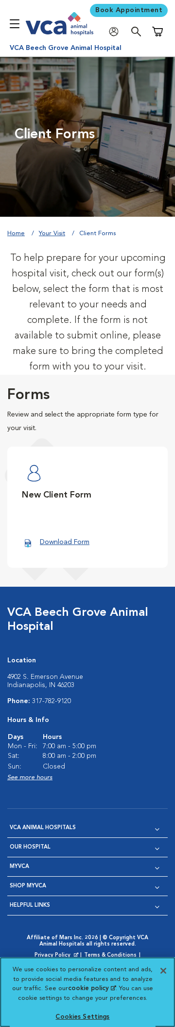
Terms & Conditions (110, 955)
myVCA (19, 866)
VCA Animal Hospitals (43, 828)
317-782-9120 (51, 701)
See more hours (29, 777)
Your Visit (52, 233)
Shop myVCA (28, 886)
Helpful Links (30, 905)
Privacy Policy (57, 956)
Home (16, 233)
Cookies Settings (82, 1017)
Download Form (64, 542)
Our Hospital (30, 847)
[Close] (163, 970)
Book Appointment (128, 10)
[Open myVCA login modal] (116, 32)
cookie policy (92, 988)
